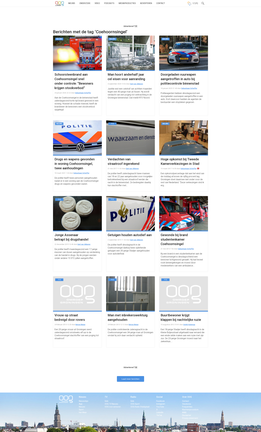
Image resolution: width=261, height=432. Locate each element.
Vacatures (186, 404)
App (80, 404)
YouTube (160, 407)
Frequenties (187, 407)
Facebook (160, 401)
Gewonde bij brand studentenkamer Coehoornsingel (174, 239)
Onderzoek (84, 3)
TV (106, 397)
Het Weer (83, 412)
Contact (160, 3)
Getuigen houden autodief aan (130, 235)
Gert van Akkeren (136, 84)
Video (97, 3)
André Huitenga (189, 325)
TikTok (159, 415)
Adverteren (146, 3)
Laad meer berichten (130, 379)
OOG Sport (135, 404)
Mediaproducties (127, 3)
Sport (81, 410)
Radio (133, 397)
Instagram (160, 404)
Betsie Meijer (80, 325)
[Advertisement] (130, 17)
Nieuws (71, 3)
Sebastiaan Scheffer (83, 93)
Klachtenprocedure (190, 410)
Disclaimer (186, 415)
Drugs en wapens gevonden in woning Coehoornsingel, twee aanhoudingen (75, 163)
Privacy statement (190, 418)
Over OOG (187, 397)
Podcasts (109, 3)
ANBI (184, 412)
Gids (106, 401)
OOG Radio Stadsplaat (140, 407)
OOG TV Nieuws (111, 404)
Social (159, 397)
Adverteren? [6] (130, 367)
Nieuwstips (83, 401)
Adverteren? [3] (130, 26)
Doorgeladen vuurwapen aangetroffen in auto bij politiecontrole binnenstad (180, 79)
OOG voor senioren (113, 407)
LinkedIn (159, 412)
